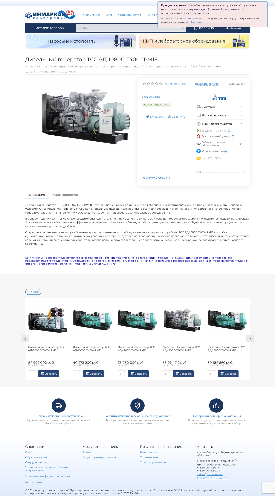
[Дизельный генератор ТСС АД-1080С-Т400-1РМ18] (86, 116)
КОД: (231, 83)
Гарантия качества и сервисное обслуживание (137, 416)
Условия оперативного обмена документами (46, 468)
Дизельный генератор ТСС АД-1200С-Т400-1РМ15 (136, 349)
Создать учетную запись (99, 457)
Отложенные (149, 457)
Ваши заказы (149, 452)
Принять (196, 22)
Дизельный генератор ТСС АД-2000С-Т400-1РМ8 (46, 349)
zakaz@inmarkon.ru (210, 474)
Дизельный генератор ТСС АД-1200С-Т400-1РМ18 (181, 349)
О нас (29, 452)
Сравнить (178, 116)
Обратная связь (36, 457)
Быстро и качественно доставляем (59, 416)
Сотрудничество (129, 14)
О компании (91, 14)
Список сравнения (153, 462)
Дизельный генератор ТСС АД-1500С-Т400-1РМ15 (91, 349)
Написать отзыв (176, 83)
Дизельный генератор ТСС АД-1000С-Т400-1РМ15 (226, 349)
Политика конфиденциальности (47, 476)
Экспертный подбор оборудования (216, 416)
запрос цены (151, 96)
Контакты (153, 14)
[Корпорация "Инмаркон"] (50, 14)
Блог (109, 14)
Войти (86, 452)
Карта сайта (33, 482)
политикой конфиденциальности (184, 18)
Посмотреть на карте (212, 478)
